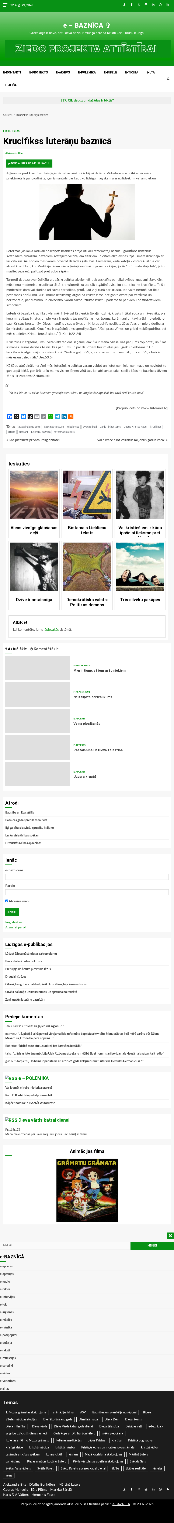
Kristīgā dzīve (14, 1447)
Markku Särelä (61, 1489)
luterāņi (23, 432)
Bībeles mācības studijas (21, 1419)
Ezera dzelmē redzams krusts (23, 961)
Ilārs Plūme (39, 1489)
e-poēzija (6, 1342)
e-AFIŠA (11, 85)
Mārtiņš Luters (138, 1454)
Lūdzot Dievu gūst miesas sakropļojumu (31, 953)
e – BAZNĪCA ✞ (87, 25)
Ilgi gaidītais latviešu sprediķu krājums (29, 827)
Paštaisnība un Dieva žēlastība (37, 747)
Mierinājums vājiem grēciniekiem (37, 668)
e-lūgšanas (7, 1312)
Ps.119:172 (12, 1129)
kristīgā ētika (149, 1447)
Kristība (117, 1440)
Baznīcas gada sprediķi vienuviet (26, 820)
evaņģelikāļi (90, 427)
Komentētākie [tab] (46, 649)
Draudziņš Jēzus (15, 976)
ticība (115, 1468)
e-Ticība (131, 72)
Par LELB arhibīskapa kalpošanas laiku (29, 1095)
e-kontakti (12, 72)
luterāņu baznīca (41, 432)
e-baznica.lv (156, 1426)
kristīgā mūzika (65, 1447)
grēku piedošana (112, 1433)
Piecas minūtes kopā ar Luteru (46, 1461)
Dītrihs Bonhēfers (42, 1484)
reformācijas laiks (64, 432)
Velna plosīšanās (37, 721)
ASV (83, 1412)
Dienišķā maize (88, 1419)
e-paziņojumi (81, 692)
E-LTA (150, 72)
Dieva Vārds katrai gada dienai (73, 1426)
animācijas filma (63, 1412)
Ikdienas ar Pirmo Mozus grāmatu (27, 1440)
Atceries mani (18, 901)
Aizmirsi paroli (16, 927)
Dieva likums (133, 1419)
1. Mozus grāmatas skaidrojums (26, 1412)
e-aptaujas (7, 1274)
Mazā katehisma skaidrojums (103, 1454)
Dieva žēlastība (109, 1426)
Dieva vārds (39, 1426)
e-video (5, 1373)
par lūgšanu (13, 1461)
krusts (11, 432)
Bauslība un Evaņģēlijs (19, 812)
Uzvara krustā (37, 774)
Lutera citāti (54, 1454)
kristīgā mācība (39, 1447)
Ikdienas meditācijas (69, 1440)
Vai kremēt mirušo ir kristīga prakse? (28, 1087)
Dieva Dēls (112, 1419)
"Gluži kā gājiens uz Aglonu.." (44, 1026)
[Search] (168, 79)
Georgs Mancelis (15, 1489)
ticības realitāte (136, 1468)
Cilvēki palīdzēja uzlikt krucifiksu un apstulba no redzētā (41, 992)
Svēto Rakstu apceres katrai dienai (83, 1468)
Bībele (147, 1412)
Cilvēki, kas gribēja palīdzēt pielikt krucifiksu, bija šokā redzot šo (46, 984)
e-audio (5, 1281)
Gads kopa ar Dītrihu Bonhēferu (74, 1433)
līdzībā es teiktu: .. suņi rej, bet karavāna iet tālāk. (50, 1046)
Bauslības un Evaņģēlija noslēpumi (114, 1412)
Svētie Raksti (45, 1468)
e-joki (3, 1304)
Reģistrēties (13, 922)
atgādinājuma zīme (29, 427)
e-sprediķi (6, 1365)
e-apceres (79, 719)
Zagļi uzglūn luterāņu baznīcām (25, 999)
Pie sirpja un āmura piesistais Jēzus (28, 969)
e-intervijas (7, 1297)
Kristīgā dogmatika (140, 1440)
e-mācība (6, 1320)
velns (9, 1475)
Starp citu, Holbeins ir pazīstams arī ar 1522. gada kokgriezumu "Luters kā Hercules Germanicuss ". (78, 1061)
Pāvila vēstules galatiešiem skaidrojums (98, 1461)
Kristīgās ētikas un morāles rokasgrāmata (108, 1447)
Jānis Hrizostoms (110, 427)
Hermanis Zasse (43, 1494)
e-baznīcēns (14, 870)
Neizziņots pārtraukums (37, 694)
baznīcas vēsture (54, 427)
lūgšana (73, 1454)
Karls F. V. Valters (16, 1494)
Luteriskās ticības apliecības (23, 843)
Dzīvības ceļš (133, 1426)
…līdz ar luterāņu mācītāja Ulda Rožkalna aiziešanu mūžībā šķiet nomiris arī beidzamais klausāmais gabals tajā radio (88, 1053)
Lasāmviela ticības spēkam (22, 835)
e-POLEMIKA (87, 72)
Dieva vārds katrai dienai (43, 1120)
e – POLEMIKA (33, 1078)
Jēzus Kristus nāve (135, 427)
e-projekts (38, 72)
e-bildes (5, 1289)
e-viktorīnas (7, 1381)
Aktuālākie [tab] (17, 649)
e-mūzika (6, 1327)
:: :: (121, 1504)
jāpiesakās (51, 629)
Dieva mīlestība (15, 1426)
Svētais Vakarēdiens (18, 1468)
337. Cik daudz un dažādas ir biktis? (87, 100)
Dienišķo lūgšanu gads (57, 1419)
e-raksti (5, 1350)
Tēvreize (157, 1468)
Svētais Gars (138, 1461)
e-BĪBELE (110, 72)
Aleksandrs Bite (14, 153)
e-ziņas (4, 1388)
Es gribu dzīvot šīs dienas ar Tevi (26, 1433)
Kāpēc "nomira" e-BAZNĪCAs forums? (30, 1103)
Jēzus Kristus (96, 1440)
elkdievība (73, 427)
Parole (10, 885)
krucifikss (155, 427)
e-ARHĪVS (63, 72)
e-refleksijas (11, 131)
